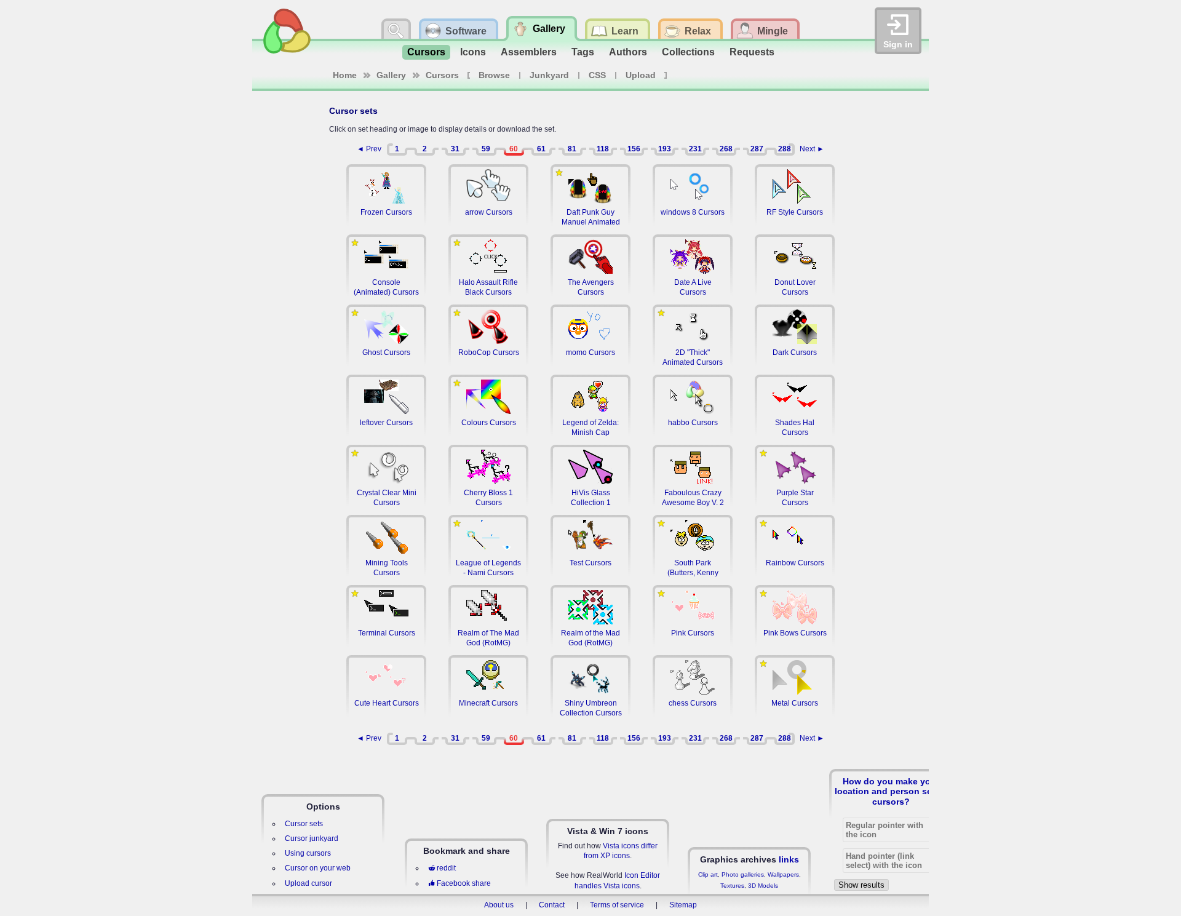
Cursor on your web (318, 868)
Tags (582, 52)
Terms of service (617, 905)
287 (756, 149)
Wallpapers (783, 874)
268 (726, 149)
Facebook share (464, 883)
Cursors (426, 52)
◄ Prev (369, 149)
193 (664, 149)
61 (541, 149)
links (789, 859)
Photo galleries (743, 874)
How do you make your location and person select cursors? (891, 791)
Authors (628, 52)
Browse (494, 75)
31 (455, 149)
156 (633, 149)
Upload (641, 75)
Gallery (391, 75)
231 (695, 149)
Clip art (708, 874)
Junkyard (549, 75)
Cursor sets (304, 823)
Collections (688, 52)
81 (572, 149)
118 (603, 149)
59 (486, 149)
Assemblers (529, 52)
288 (784, 149)
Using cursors (308, 853)
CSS (597, 75)
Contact (552, 905)
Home (345, 75)
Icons (473, 52)
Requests (752, 52)
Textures (732, 885)
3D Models (763, 885)
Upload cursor (308, 883)
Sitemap (683, 905)
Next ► (812, 149)
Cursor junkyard (311, 838)
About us (499, 905)
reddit (446, 868)
